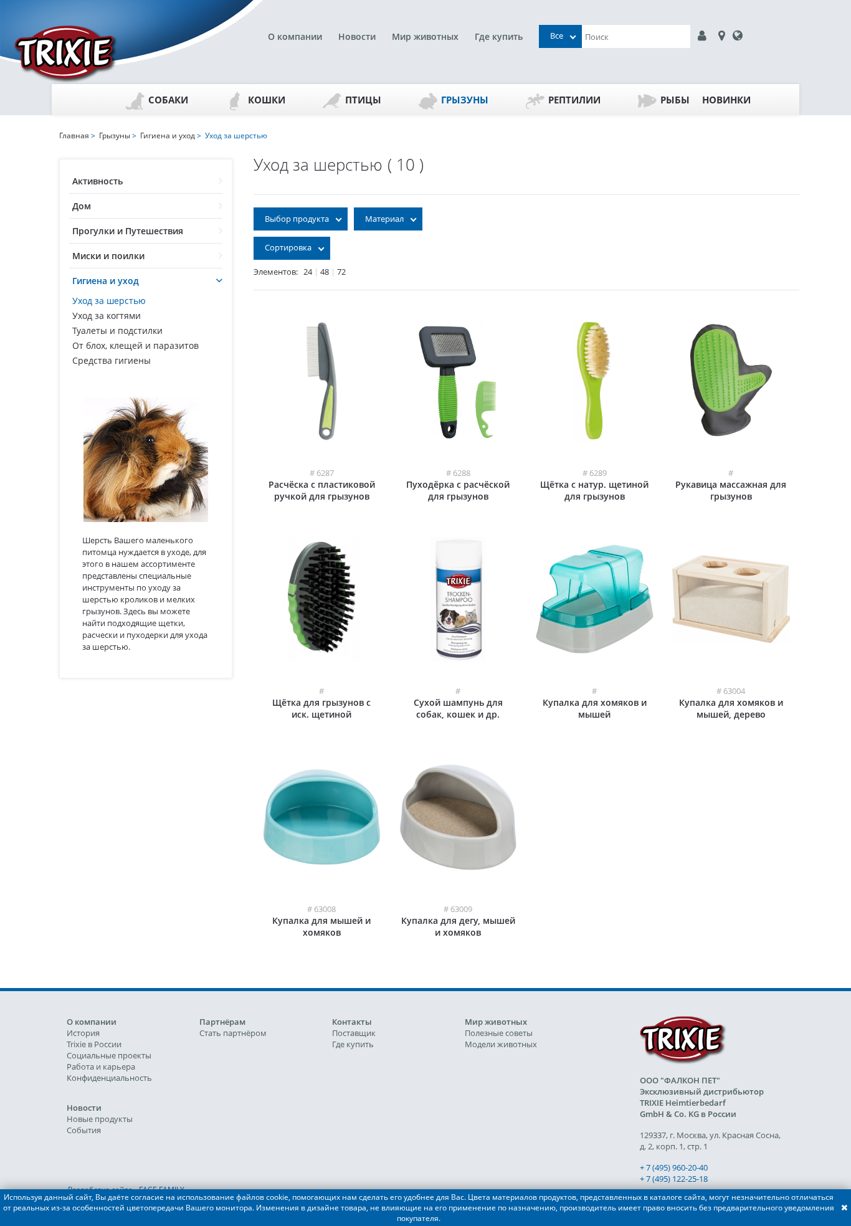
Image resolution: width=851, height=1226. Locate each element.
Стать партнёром (233, 1032)
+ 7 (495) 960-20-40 (674, 1167)
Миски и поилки (108, 256)
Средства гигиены (111, 360)
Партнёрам (222, 1021)
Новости (357, 36)
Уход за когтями (106, 315)
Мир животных (425, 36)
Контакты (352, 1021)
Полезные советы (499, 1032)
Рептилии (574, 99)
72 (341, 271)
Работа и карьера (101, 1066)
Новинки (726, 99)
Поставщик (354, 1032)
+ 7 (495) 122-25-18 (674, 1178)
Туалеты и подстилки (117, 330)
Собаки (168, 99)
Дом (81, 206)
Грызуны (464, 99)
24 (307, 271)
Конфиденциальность (109, 1077)
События (84, 1130)
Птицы (363, 99)
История (83, 1032)
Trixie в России (94, 1044)
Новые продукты (100, 1118)
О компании (295, 36)
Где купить (499, 36)
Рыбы (675, 99)
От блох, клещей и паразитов (135, 345)
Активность (97, 181)
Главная (74, 135)
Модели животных (501, 1044)
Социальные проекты (109, 1055)
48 (324, 271)
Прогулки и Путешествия (127, 231)
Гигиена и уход (105, 281)
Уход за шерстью (109, 300)
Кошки (266, 99)
